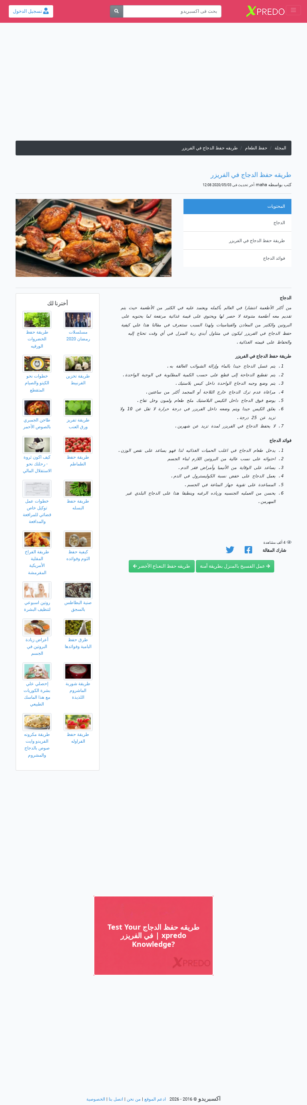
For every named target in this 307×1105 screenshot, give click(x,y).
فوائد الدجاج (274, 258)
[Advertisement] (153, 85)
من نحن (134, 1099)
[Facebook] (248, 551)
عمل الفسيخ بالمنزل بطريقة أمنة (233, 566)
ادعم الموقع (155, 1099)
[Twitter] (230, 551)
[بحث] (116, 11)
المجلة (280, 148)
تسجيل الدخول (28, 11)
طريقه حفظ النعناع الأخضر (163, 566)
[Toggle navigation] (293, 10)
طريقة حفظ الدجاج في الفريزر (257, 240)
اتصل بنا (116, 1099)
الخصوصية (95, 1099)
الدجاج (279, 222)
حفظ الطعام (256, 148)
